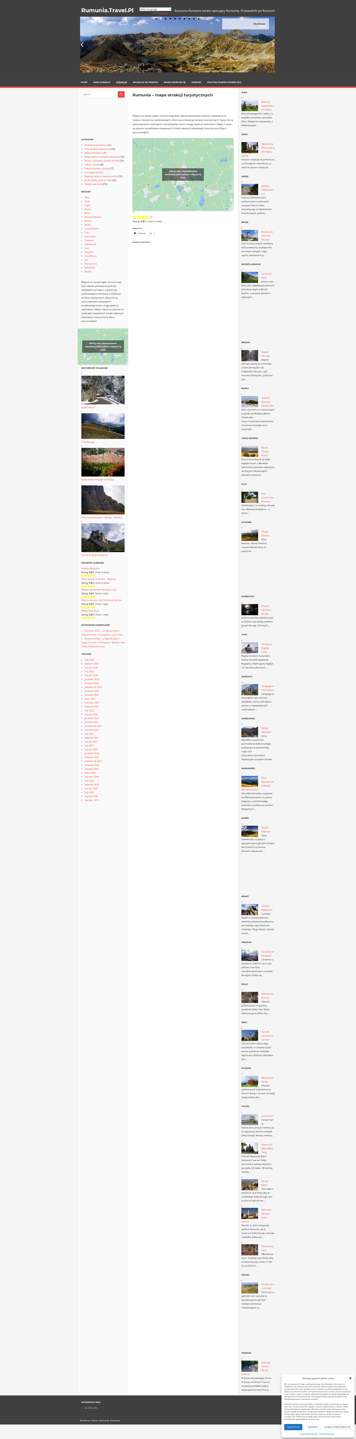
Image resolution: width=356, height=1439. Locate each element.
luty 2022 (89, 710)
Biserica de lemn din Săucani (267, 235)
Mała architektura (94, 152)
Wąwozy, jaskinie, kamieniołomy (101, 176)
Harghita (89, 252)
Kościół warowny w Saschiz (267, 1035)
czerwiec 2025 (92, 702)
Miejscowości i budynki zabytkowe (102, 156)
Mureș (88, 271)
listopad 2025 (92, 683)
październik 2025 (93, 687)
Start (84, 82)
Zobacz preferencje (337, 1427)
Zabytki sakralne (93, 184)
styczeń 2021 (91, 749)
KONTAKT (196, 82)
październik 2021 (93, 726)
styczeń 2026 (91, 675)
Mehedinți (90, 267)
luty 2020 (89, 792)
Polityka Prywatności (327, 1434)
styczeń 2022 (91, 714)
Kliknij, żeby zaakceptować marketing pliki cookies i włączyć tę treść (183, 174)
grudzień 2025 (92, 679)
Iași (86, 259)
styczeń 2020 (91, 796)
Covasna (89, 240)
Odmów (313, 1427)
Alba (87, 197)
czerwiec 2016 (92, 800)
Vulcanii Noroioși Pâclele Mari (267, 401)
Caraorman (267, 1115)
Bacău (88, 209)
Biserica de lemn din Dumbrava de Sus (101, 600)
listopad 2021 (92, 722)
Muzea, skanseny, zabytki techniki (102, 160)
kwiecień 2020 (92, 784)
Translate (162, 13)
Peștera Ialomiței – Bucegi (266, 609)
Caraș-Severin (92, 228)
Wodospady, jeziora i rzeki (98, 180)
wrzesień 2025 (92, 690)
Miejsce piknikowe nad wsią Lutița (98, 589)
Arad (87, 201)
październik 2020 (93, 761)
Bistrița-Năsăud (93, 216)
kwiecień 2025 (92, 706)
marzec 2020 (91, 788)
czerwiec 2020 (92, 776)
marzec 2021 (91, 741)
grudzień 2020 (92, 753)
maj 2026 (89, 659)
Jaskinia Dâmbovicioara (267, 189)
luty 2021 (89, 745)
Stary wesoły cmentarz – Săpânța (98, 579)
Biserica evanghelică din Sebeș (267, 105)
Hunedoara (91, 255)
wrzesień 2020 (92, 765)
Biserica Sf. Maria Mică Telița (267, 1148)
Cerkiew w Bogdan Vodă (266, 648)
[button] (350, 1378)
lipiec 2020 (90, 772)
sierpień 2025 (92, 694)
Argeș (88, 205)
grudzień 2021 (92, 718)
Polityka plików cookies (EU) (224, 82)
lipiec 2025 (90, 698)
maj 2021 (89, 733)
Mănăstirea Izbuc (90, 610)
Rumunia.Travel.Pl (107, 10)
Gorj (87, 248)
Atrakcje (121, 82)
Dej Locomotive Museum (267, 497)
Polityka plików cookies (309, 1434)
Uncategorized (92, 172)
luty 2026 (89, 671)
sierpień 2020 (92, 768)
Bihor (87, 213)
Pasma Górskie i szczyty (97, 168)
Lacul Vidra (117, 634)
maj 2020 (89, 780)
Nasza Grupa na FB (175, 82)
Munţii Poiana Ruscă (265, 451)
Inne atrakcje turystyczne (98, 149)
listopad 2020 (92, 757)
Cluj (86, 232)
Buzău (88, 224)
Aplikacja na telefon (145, 82)
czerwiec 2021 (92, 729)
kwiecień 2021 (92, 737)
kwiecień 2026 (92, 663)
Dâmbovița (90, 244)
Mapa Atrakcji (101, 82)
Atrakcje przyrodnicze (96, 145)
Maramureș (91, 263)
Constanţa (90, 236)
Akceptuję (293, 1427)
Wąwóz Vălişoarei (90, 568)
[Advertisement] (183, 104)
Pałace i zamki (92, 164)
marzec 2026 (91, 667)
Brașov (88, 220)
